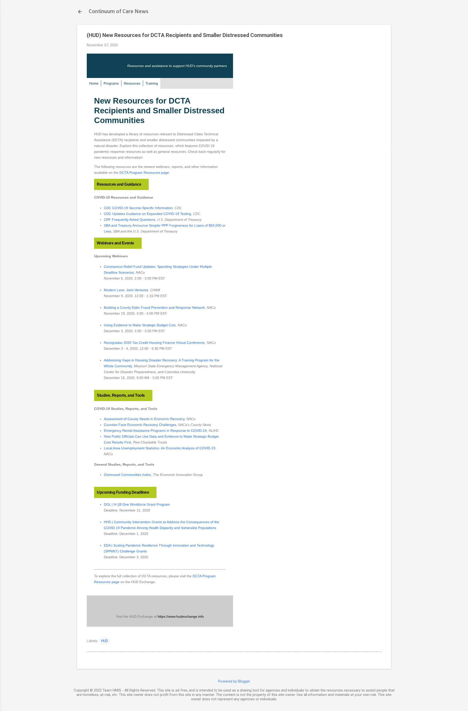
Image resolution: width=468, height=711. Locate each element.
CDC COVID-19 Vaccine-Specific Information (138, 208)
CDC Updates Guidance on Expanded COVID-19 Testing (147, 214)
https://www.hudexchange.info (181, 616)
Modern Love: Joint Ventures (126, 290)
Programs (111, 83)
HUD (104, 641)
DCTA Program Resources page (144, 172)
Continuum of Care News (118, 12)
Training (152, 83)
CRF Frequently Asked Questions (129, 219)
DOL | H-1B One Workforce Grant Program (137, 504)
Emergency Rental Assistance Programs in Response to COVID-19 (155, 430)
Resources (132, 83)
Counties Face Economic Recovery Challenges (140, 425)
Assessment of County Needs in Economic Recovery (144, 419)
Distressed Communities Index (127, 475)
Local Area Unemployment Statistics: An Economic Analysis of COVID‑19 (159, 448)
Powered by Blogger (234, 681)
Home (93, 83)
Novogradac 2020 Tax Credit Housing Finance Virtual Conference (154, 343)
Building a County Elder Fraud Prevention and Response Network (154, 307)
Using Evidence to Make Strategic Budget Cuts (140, 325)
